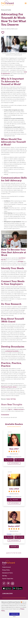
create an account (19, 409)
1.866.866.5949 (7, 593)
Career (8, 399)
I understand (14, 614)
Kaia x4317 (14, 449)
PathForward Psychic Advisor (9, 387)
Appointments (15, 463)
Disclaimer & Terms (7, 573)
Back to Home (14, 553)
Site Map (4, 575)
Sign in (10, 409)
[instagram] (12, 583)
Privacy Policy (6, 570)
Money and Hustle (6, 10)
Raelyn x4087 (14, 526)
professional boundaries (12, 351)
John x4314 (14, 489)
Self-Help (13, 399)
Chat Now (20, 459)
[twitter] (8, 583)
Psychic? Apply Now (7, 578)
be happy (20, 261)
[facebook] (4, 583)
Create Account (6, 567)
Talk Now (9, 459)
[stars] (14, 491)
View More (13, 546)
